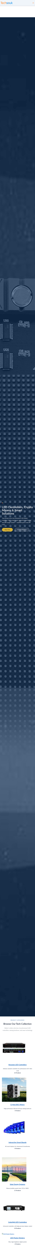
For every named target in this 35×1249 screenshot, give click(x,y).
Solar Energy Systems (17, 1184)
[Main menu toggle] (33, 3)
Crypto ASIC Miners (17, 1104)
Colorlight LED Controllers (17, 1222)
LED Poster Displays (17, 1238)
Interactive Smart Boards (17, 1142)
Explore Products (22, 529)
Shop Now (7, 529)
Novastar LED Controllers (17, 1065)
